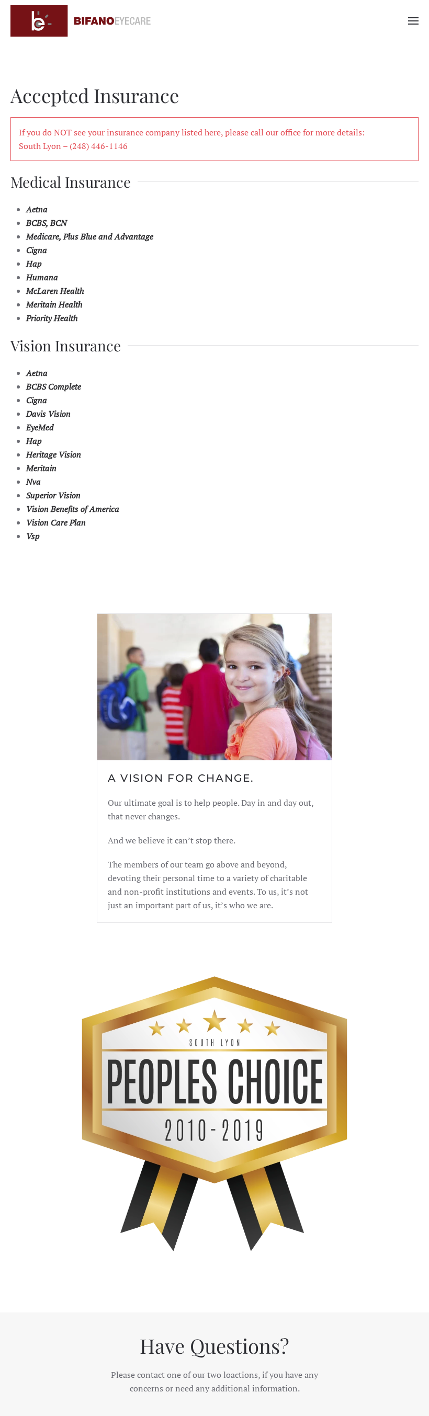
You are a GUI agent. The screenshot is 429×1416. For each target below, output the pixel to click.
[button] (413, 21)
